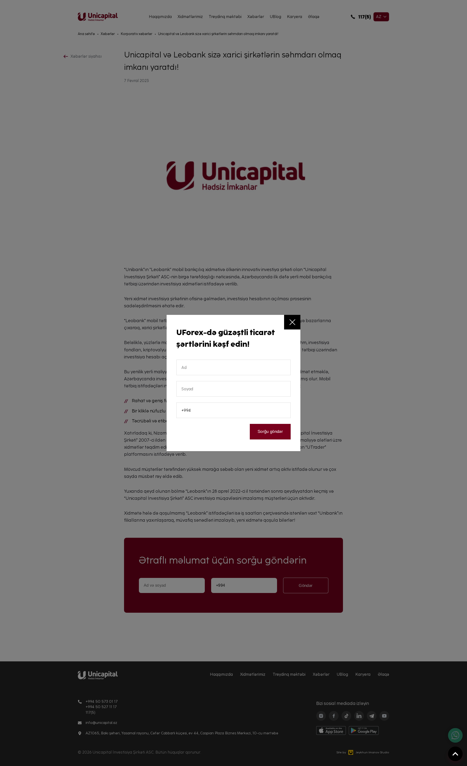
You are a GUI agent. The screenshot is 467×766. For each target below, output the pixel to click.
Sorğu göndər (270, 431)
